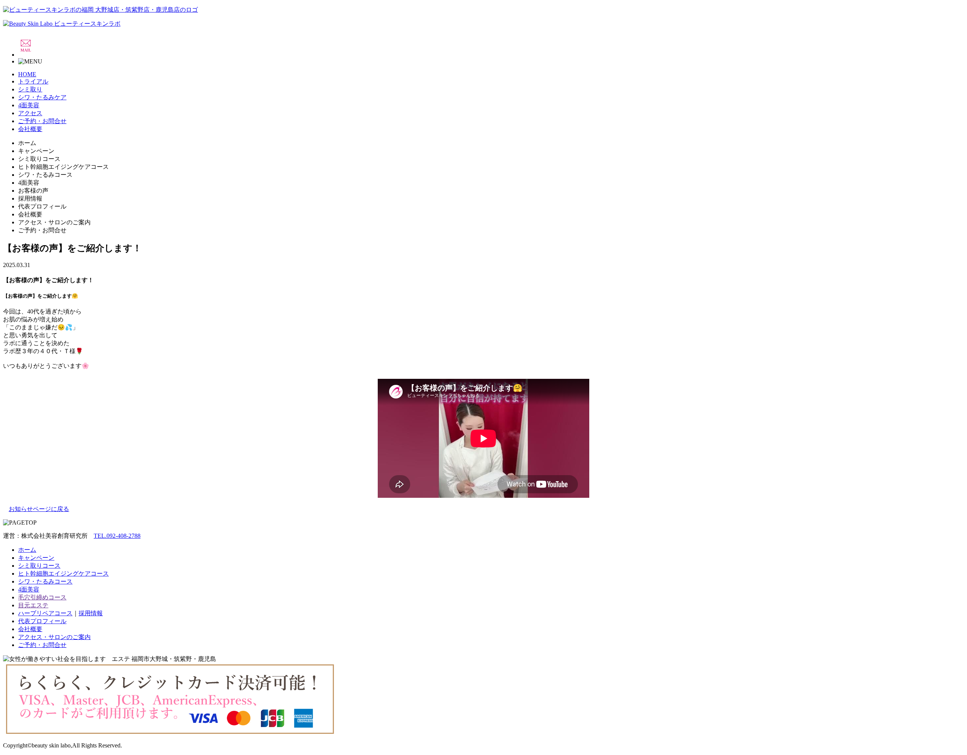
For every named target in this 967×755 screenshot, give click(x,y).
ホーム (27, 550)
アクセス (30, 113)
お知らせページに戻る (39, 509)
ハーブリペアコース (45, 613)
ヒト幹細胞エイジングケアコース (63, 573)
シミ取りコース (39, 565)
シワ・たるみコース (45, 581)
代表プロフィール (42, 621)
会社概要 (30, 129)
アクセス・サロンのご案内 (54, 637)
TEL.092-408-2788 (117, 536)
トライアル (33, 81)
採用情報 (91, 613)
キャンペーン (36, 557)
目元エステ (33, 605)
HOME (27, 74)
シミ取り (30, 89)
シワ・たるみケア (42, 97)
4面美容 (28, 105)
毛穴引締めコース (42, 597)
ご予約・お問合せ (42, 121)
